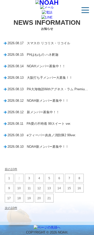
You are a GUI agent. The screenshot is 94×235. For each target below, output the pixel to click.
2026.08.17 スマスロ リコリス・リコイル (39, 43)
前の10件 (11, 169)
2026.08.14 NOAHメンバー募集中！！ (36, 66)
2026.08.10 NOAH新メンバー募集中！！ (38, 146)
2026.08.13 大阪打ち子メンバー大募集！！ (40, 78)
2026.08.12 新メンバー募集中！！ (33, 112)
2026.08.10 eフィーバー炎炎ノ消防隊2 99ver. (42, 135)
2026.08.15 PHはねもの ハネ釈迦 (33, 54)
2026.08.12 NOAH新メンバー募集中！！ (38, 100)
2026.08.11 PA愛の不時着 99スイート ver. (39, 124)
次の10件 (11, 208)
